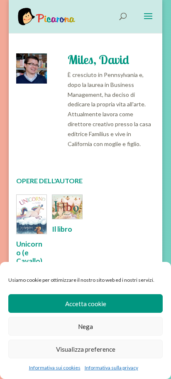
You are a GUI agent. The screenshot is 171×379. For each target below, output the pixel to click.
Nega (85, 326)
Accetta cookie (85, 303)
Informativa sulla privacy (111, 368)
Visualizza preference (85, 349)
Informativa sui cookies (55, 368)
